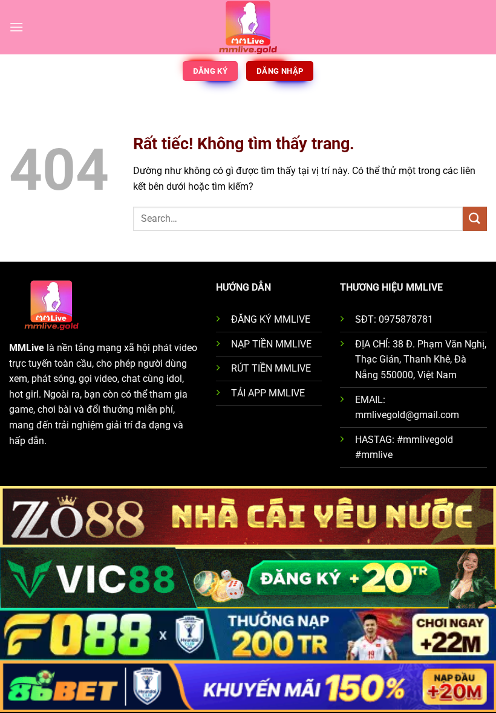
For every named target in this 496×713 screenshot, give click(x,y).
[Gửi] (475, 218)
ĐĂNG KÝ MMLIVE (270, 319)
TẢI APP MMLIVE (268, 393)
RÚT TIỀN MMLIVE (271, 368)
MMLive (26, 347)
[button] (16, 27)
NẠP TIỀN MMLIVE (271, 344)
